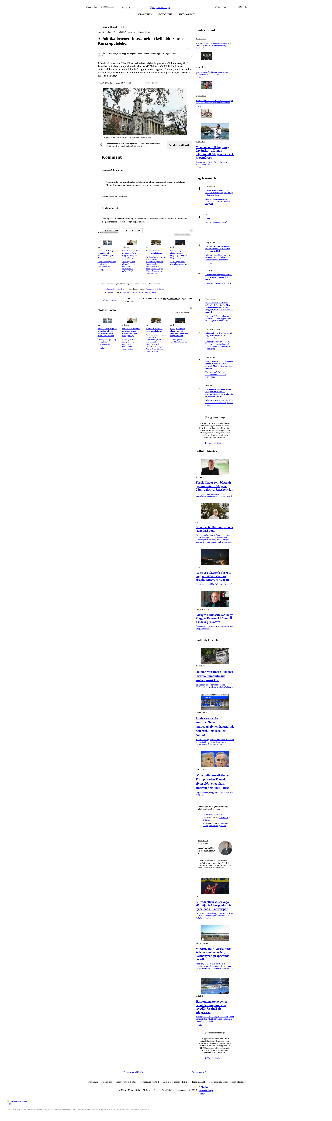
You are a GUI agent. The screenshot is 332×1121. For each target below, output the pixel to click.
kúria (115, 32)
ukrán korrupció (201, 712)
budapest (208, 385)
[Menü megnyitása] (243, 8)
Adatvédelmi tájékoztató (126, 1082)
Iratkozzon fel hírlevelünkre (115, 289)
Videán (135, 292)
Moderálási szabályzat (218, 1082)
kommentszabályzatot (155, 185)
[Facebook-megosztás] (190, 83)
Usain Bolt (199, 996)
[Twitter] (188, 287)
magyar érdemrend (202, 609)
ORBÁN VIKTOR (144, 14)
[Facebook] (178, 287)
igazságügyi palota (104, 32)
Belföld (124, 27)
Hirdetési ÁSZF (198, 1082)
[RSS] (188, 291)
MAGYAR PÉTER (165, 14)
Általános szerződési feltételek (175, 1082)
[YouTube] (183, 291)
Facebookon (150, 289)
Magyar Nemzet (110, 27)
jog (147, 247)
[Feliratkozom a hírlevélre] (107, 7)
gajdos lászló (201, 96)
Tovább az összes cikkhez (182, 312)
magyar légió (201, 67)
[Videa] (178, 291)
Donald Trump (201, 769)
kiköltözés (122, 32)
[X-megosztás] (185, 83)
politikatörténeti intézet (142, 32)
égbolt (172, 247)
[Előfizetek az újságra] (220, 8)
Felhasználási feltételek (149, 1082)
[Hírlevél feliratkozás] (188, 284)
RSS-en (153, 292)
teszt (207, 214)
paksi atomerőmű (202, 943)
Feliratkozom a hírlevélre (179, 145)
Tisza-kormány (210, 186)
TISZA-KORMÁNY (187, 14)
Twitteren (160, 289)
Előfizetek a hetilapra (214, 443)
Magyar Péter (200, 142)
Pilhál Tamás (203, 840)
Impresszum (93, 1082)
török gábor (125, 247)
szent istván (204, 843)
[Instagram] (183, 287)
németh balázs (210, 271)
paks (99, 247)
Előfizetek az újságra (200, 1072)
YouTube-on (143, 292)
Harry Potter (201, 39)
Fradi (197, 896)
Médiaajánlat (107, 1082)
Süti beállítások (238, 1082)
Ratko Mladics (201, 666)
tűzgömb (199, 567)
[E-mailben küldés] (180, 83)
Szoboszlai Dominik (212, 329)
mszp (130, 32)
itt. (145, 146)
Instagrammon (126, 292)
